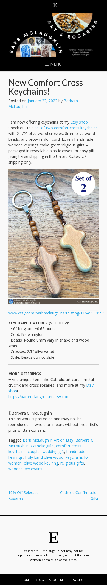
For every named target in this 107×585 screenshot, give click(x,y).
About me (56, 580)
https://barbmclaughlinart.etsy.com (39, 396)
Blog (39, 580)
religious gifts (72, 463)
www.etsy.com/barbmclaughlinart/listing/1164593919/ (56, 313)
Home (25, 580)
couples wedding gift (46, 451)
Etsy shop (79, 122)
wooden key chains (25, 468)
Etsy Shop (77, 580)
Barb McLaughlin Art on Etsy (48, 440)
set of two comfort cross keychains (66, 127)
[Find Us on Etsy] (55, 5)
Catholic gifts (42, 445)
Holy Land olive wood (44, 457)
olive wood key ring (41, 463)
